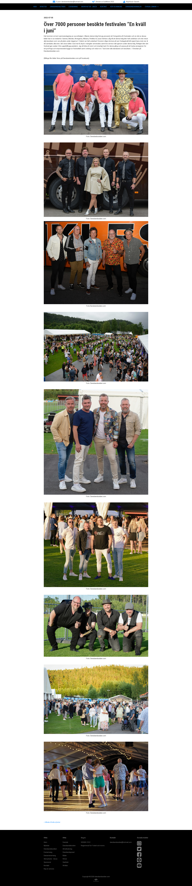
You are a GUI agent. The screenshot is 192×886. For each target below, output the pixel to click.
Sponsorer (47, 862)
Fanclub (65, 842)
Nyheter (43, 7)
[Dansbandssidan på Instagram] (142, 843)
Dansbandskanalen (133, 7)
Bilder (65, 855)
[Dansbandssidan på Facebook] (142, 854)
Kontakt (103, 7)
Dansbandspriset (69, 852)
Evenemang (73, 7)
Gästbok (65, 862)
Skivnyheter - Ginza (89, 7)
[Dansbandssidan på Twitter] (142, 849)
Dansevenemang (50, 855)
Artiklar (65, 865)
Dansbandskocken (69, 845)
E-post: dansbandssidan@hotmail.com (69, 2)
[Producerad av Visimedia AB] (96, 880)
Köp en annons (116, 7)
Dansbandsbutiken (57, 7)
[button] (151, 6)
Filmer (65, 859)
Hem (35, 7)
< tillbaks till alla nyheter (52, 822)
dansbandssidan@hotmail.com (121, 842)
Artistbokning (67, 849)
